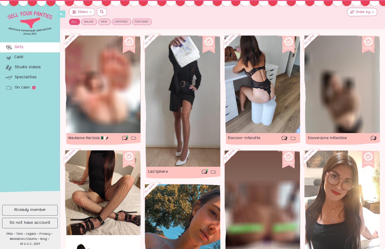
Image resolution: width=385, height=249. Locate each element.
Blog (43, 239)
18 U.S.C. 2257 (30, 244)
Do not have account (30, 223)
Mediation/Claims (23, 239)
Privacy (44, 234)
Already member (30, 210)
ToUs (19, 234)
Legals (31, 234)
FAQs (9, 234)
